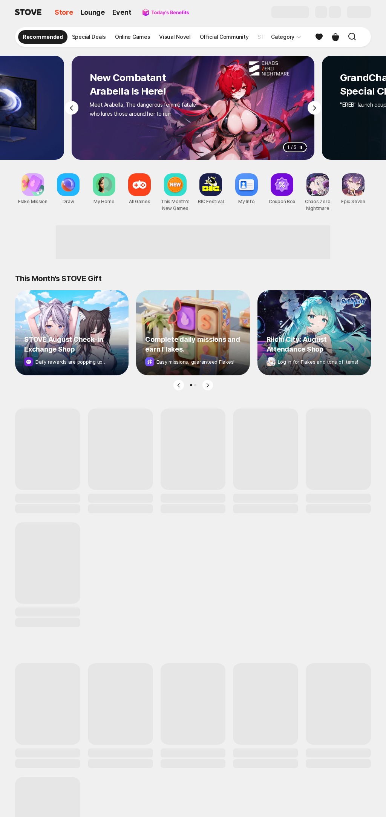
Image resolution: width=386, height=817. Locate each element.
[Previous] (71, 108)
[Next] (314, 108)
